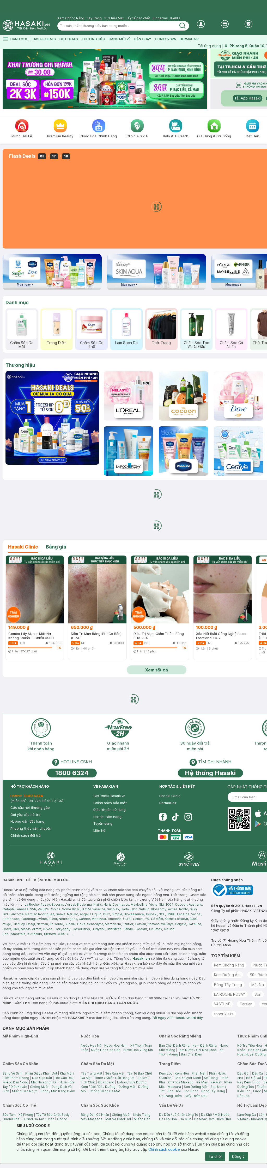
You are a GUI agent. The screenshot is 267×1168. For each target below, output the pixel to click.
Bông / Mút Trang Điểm (57, 1091)
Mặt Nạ (257, 984)
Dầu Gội (243, 1073)
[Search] (182, 26)
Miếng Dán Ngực (25, 1091)
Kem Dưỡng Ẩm (227, 974)
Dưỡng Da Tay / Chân (38, 1119)
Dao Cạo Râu (42, 1078)
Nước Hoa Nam (116, 1045)
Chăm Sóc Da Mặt (21, 344)
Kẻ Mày (202, 1082)
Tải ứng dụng (209, 46)
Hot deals (68, 39)
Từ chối (215, 1156)
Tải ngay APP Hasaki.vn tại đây (177, 1018)
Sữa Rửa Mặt (114, 18)
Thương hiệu (20, 365)
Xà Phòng (26, 1115)
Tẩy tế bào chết (138, 18)
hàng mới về (120, 39)
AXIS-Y (63, 934)
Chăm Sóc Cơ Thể (91, 344)
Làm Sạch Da (126, 342)
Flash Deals (22, 156)
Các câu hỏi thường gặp (30, 807)
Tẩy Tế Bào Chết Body (53, 1115)
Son (257, 994)
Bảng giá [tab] (56, 547)
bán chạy (142, 39)
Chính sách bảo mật (110, 803)
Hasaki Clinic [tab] (23, 547)
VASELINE (222, 1004)
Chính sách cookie (164, 1149)
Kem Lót (165, 1073)
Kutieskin (34, 934)
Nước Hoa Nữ (91, 1045)
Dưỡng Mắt (126, 1087)
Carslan (246, 1004)
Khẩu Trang (141, 1115)
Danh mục (17, 302)
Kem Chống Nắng (70, 18)
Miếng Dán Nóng (15, 1082)
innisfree (114, 929)
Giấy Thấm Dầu (196, 1096)
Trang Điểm (56, 342)
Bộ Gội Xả (253, 1078)
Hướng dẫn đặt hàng (27, 821)
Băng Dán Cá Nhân (95, 1115)
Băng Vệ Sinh (12, 1073)
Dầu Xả (257, 1073)
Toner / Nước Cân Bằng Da (114, 1078)
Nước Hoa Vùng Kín (138, 1050)
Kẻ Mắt (216, 1082)
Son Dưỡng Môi (196, 1087)
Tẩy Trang (94, 18)
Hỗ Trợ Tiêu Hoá (249, 1045)
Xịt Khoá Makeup (180, 1082)
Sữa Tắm (9, 1115)
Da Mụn (185, 1119)
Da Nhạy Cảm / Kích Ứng (212, 1119)
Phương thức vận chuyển (30, 828)
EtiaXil (129, 929)
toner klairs (223, 1014)
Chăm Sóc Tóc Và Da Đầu (196, 344)
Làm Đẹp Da (246, 1115)
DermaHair (189, 39)
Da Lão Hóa (168, 1119)
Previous (6, 79)
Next (204, 79)
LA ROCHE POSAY (229, 994)
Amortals (18, 934)
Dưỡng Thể (11, 1119)
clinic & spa (165, 39)
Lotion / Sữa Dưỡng (132, 1082)
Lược (257, 1091)
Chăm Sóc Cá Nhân (231, 344)
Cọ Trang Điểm (170, 1096)
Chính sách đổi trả (25, 835)
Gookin (141, 929)
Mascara (174, 1087)
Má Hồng (211, 1078)
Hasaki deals (44, 39)
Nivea (47, 929)
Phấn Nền (199, 1073)
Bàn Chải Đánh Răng (174, 1045)
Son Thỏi (174, 1091)
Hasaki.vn (141, 958)
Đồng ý (238, 1156)
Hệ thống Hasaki (210, 773)
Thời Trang (161, 342)
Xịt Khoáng (106, 1082)
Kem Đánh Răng (204, 1045)
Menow (50, 934)
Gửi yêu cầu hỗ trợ (25, 814)
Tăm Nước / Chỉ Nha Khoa (197, 1050)
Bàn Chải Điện (191, 1054)
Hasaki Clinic (169, 796)
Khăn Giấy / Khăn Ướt (41, 1073)
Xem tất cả (156, 670)
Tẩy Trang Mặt (91, 1073)
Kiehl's (175, 18)
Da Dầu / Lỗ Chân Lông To (178, 1115)
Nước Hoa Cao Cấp (105, 1050)
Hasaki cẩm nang (107, 817)
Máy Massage (91, 1119)
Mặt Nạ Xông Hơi (44, 1082)
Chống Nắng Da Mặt (104, 1091)
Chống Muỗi (39, 1087)
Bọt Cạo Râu (64, 1078)
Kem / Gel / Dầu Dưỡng (98, 1087)
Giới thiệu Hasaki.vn (109, 796)
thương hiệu (93, 39)
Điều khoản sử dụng (109, 809)
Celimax (155, 929)
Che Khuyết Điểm (187, 1078)
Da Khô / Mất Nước (215, 1115)
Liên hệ (99, 830)
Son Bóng (191, 1091)
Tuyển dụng (102, 823)
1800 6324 (72, 773)
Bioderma (160, 18)
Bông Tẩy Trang (228, 984)
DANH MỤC (19, 39)
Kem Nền (182, 1073)
